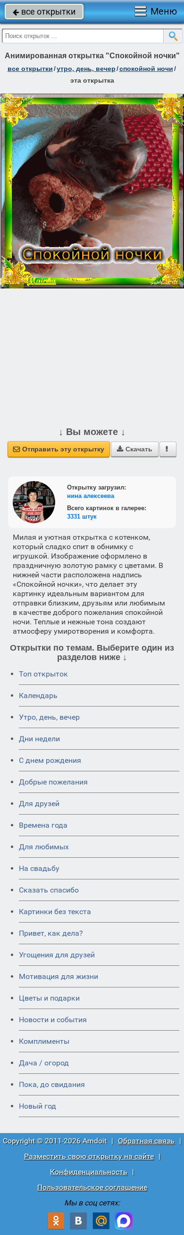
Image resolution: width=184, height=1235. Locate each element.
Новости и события (53, 1019)
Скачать (134, 449)
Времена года (43, 825)
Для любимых (44, 846)
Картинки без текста (55, 911)
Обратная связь (146, 1140)
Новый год (37, 1106)
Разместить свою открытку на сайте (89, 1156)
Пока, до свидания (52, 1084)
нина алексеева (90, 495)
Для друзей (39, 803)
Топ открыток (43, 673)
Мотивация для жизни (58, 976)
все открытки (44, 11)
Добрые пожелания (53, 781)
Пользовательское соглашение (92, 1187)
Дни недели (39, 738)
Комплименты (44, 1041)
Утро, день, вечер (49, 717)
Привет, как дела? (51, 933)
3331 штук (82, 516)
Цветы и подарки (49, 998)
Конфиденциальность (88, 1171)
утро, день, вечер (86, 68)
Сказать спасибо (49, 889)
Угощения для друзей (57, 954)
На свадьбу (39, 868)
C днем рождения (50, 760)
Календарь (38, 695)
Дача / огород (44, 1062)
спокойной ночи (146, 68)
